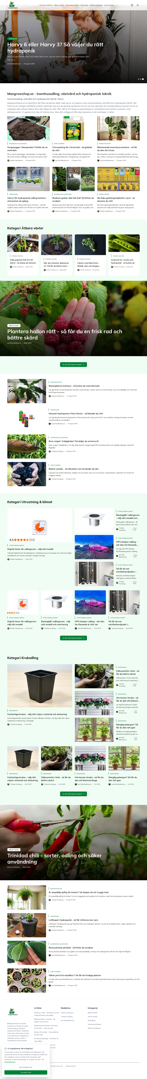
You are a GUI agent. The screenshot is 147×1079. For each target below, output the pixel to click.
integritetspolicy (9, 1062)
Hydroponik (13, 39)
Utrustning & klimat (72, 5)
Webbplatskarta (70, 1066)
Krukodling (84, 5)
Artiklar (38, 1008)
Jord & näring (109, 5)
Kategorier (93, 1008)
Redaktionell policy (57, 1066)
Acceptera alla (26, 1072)
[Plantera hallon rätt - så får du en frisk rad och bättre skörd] (73, 318)
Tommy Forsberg (67, 1017)
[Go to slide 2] (140, 79)
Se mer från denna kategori (72, 365)
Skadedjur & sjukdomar (18, 143)
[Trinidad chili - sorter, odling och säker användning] (73, 842)
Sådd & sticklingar (96, 5)
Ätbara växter (59, 5)
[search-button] (132, 5)
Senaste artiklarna (46, 5)
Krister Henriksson (13, 867)
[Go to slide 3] (143, 79)
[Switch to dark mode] (138, 5)
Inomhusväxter (105, 143)
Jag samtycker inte (25, 1067)
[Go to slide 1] (138, 79)
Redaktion (65, 1008)
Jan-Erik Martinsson (14, 64)
